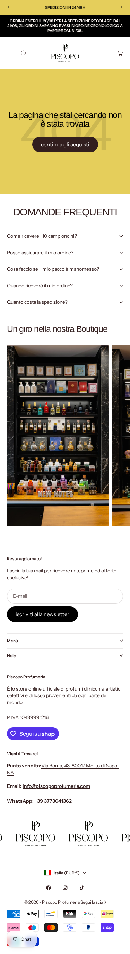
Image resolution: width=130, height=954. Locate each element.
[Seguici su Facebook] (48, 887)
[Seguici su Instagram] (65, 887)
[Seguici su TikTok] (82, 887)
